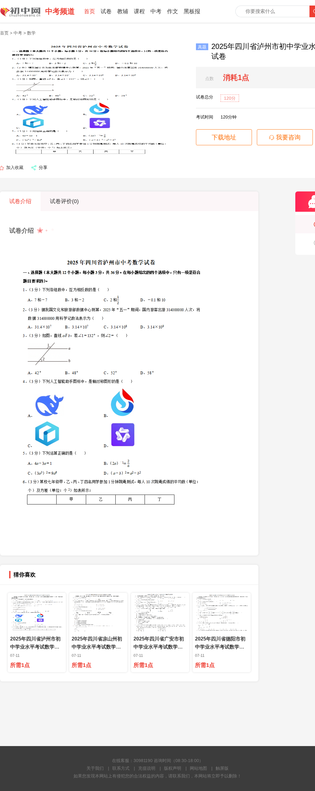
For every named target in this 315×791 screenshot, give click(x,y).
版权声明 (172, 768)
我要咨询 (287, 137)
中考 (155, 11)
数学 (31, 32)
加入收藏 (14, 167)
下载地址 (224, 137)
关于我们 (95, 768)
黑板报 (192, 11)
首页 (89, 11)
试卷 (106, 11)
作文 (172, 11)
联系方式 (121, 768)
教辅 (122, 11)
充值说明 (146, 768)
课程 (139, 11)
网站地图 (198, 768)
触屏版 (222, 768)
